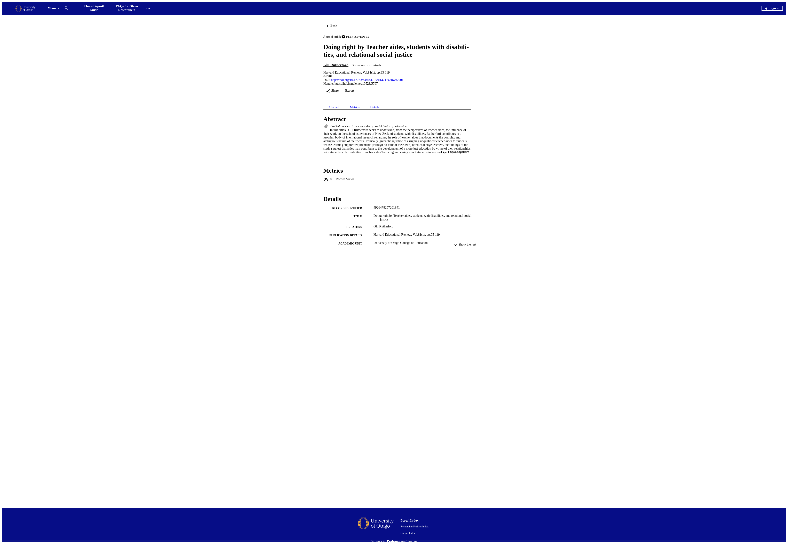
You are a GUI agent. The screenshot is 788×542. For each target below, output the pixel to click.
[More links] (148, 8)
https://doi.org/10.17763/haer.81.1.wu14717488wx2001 (367, 80)
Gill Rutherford (335, 65)
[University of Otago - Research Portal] (25, 8)
